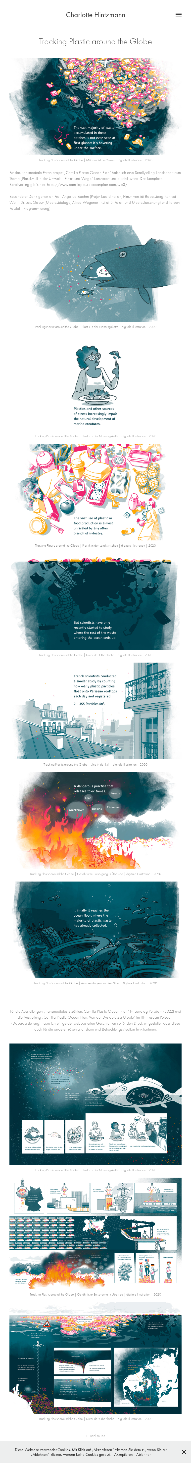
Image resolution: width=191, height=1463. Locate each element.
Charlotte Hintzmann (95, 14)
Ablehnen (143, 1454)
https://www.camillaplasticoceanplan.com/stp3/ (87, 184)
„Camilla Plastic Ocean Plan (86, 172)
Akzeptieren (123, 1454)
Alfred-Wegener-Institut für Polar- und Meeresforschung (116, 202)
